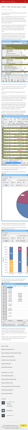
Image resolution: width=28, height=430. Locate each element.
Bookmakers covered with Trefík (7, 349)
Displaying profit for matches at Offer (8, 379)
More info (21, 428)
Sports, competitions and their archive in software (11, 352)
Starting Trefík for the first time (7, 375)
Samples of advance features (7, 389)
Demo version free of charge (6, 393)
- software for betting (8, 1)
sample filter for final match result (11, 169)
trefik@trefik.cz (10, 410)
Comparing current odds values (7, 356)
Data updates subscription (6, 367)
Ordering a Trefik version (6, 363)
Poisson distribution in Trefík (7, 382)
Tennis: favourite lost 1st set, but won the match (10, 386)
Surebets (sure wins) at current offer (8, 359)
